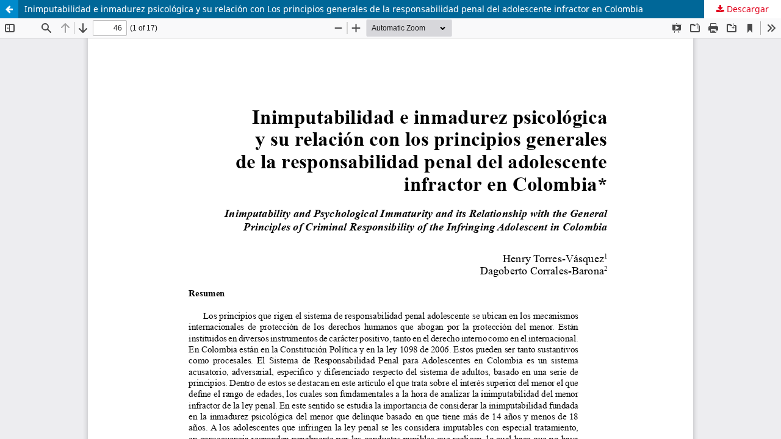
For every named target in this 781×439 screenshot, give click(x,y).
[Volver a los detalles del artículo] (9, 9)
